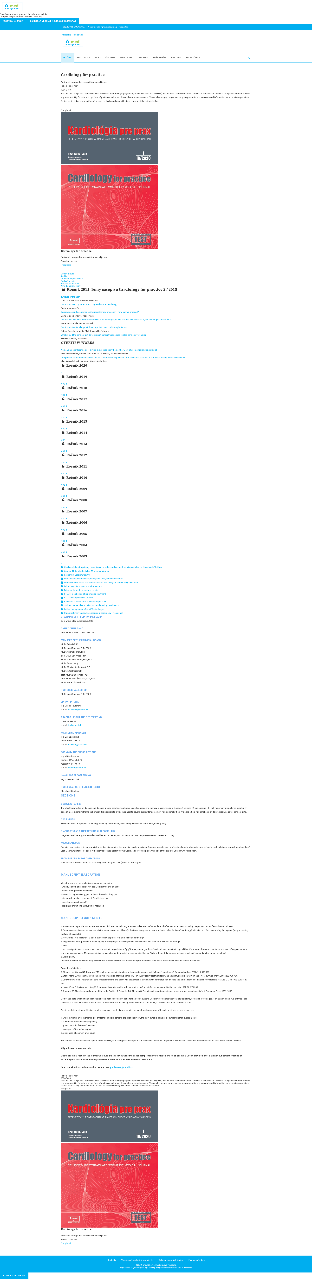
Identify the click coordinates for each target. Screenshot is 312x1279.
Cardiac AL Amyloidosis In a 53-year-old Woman (86, 571)
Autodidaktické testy (70, 286)
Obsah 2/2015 (67, 274)
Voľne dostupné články (72, 278)
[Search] (249, 58)
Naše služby (159, 57)
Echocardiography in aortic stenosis (81, 590)
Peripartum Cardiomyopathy (77, 575)
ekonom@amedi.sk (77, 767)
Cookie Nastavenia (14, 1275)
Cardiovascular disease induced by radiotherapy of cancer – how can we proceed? (100, 312)
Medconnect (127, 57)
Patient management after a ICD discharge (84, 609)
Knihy (98, 57)
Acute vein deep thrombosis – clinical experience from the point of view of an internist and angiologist (109, 350)
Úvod (69, 57)
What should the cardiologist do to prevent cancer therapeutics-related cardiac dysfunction (103, 335)
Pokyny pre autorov (70, 283)
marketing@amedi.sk (78, 744)
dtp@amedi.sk (74, 725)
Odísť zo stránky (13, 21)
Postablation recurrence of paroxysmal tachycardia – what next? (94, 578)
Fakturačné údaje (196, 1260)
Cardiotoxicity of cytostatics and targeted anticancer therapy (89, 304)
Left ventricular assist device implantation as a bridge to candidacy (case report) (101, 582)
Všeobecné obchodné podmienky (137, 1260)
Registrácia (78, 35)
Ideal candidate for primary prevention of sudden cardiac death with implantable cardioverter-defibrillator (113, 567)
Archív (64, 276)
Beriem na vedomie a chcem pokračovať (53, 21)
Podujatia (82, 57)
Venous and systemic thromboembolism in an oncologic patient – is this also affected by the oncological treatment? (116, 319)
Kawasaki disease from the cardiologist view (85, 601)
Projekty (143, 57)
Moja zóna (192, 57)
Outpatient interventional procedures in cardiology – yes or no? (93, 613)
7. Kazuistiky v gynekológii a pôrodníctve (108, 27)
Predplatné (66, 265)
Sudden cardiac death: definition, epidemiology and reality (91, 605)
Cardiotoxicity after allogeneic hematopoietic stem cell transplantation (94, 327)
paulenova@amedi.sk (78, 709)
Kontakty (176, 57)
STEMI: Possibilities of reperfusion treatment (85, 594)
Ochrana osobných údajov (171, 1260)
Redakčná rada (68, 281)
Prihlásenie (66, 35)
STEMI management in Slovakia (78, 597)
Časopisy (110, 57)
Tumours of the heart (70, 297)
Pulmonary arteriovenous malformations (83, 586)
